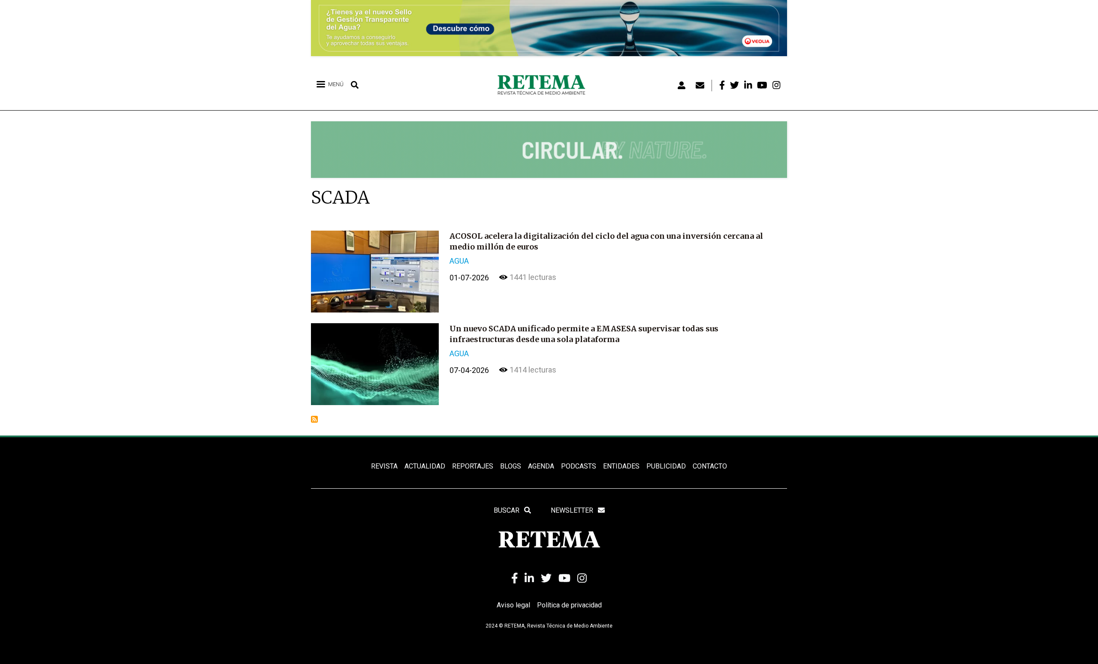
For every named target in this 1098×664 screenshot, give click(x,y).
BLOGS (510, 466)
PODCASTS (578, 466)
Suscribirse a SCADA (314, 419)
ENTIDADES (621, 466)
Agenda (541, 466)
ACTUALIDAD (424, 466)
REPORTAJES (472, 466)
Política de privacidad (569, 605)
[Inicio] (544, 85)
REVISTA (384, 466)
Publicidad (666, 466)
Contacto (710, 466)
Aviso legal (513, 605)
